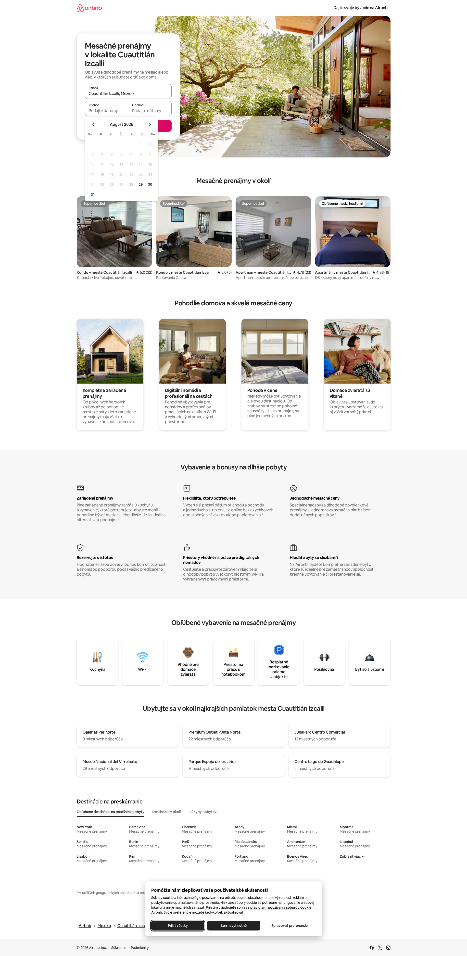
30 (150, 184)
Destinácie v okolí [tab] (166, 812)
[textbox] (106, 111)
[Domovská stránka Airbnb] (89, 7)
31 (92, 194)
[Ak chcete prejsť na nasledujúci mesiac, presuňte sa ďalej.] (149, 124)
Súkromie (118, 947)
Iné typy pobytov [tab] (203, 812)
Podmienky (140, 947)
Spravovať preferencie (289, 925)
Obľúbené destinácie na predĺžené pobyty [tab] (110, 812)
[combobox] (128, 93)
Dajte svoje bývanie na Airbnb (360, 7)
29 (141, 184)
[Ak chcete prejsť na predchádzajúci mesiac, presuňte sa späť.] (93, 124)
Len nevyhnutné (233, 925)
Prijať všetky (178, 925)
